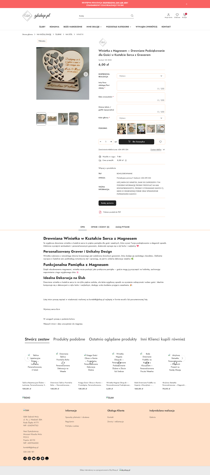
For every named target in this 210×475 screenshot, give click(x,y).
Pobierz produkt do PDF (112, 212)
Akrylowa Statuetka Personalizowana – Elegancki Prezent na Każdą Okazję (173, 383)
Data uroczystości (106, 97)
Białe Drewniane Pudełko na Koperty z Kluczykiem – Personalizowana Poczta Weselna (147, 383)
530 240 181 (28, 451)
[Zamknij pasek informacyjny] (186, 4)
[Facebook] (25, 458)
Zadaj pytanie (107, 203)
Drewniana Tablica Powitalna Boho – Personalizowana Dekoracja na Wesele (61, 383)
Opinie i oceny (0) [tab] (100, 227)
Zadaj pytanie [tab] (123, 227)
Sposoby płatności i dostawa (77, 417)
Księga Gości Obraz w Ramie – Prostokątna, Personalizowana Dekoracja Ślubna (90, 383)
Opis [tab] (82, 227)
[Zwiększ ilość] (111, 141)
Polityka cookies (72, 426)
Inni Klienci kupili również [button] (163, 339)
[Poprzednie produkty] (28, 358)
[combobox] (141, 75)
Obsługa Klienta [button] (115, 410)
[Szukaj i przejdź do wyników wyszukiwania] (132, 16)
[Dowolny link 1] (47, 458)
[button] (94, 27)
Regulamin (69, 421)
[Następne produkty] (182, 358)
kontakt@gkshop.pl (30, 447)
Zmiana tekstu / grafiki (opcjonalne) (106, 108)
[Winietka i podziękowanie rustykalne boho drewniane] (151, 128)
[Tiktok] (38, 458)
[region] (141, 128)
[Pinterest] (42, 458)
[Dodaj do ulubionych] (160, 141)
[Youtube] (33, 458)
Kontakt (110, 417)
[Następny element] (162, 129)
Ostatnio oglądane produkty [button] (113, 339)
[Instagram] (29, 458)
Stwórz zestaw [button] (37, 339)
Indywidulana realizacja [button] (162, 410)
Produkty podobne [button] (69, 339)
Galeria (152, 417)
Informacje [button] (71, 410)
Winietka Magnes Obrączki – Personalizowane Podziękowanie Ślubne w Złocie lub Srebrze (118, 383)
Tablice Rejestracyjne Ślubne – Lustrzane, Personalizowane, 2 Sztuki (33, 383)
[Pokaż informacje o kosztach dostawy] (125, 160)
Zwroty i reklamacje (115, 421)
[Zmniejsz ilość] (100, 141)
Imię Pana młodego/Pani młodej (104, 85)
